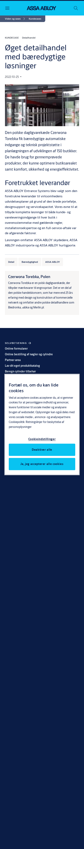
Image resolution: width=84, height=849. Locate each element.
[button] (35, 19)
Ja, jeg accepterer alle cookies (41, 464)
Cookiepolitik (17, 422)
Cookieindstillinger (42, 439)
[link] (15, 19)
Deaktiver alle (42, 450)
